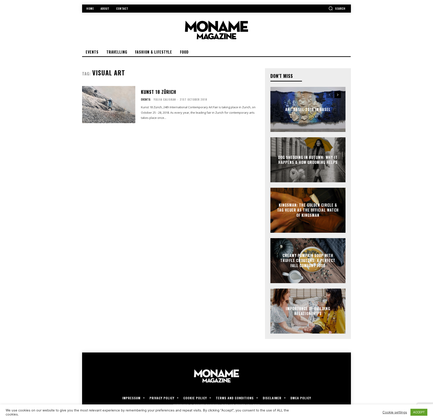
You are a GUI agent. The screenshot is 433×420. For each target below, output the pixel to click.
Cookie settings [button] (394, 412)
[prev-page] (329, 94)
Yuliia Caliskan (165, 99)
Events (146, 99)
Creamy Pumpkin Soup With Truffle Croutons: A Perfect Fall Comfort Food (307, 260)
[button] (336, 8)
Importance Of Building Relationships (308, 311)
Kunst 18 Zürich (158, 91)
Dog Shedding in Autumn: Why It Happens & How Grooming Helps (308, 160)
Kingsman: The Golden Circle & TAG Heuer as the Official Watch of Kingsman (308, 210)
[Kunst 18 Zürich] (108, 104)
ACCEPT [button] (419, 412)
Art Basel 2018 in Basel (308, 109)
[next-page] (337, 94)
